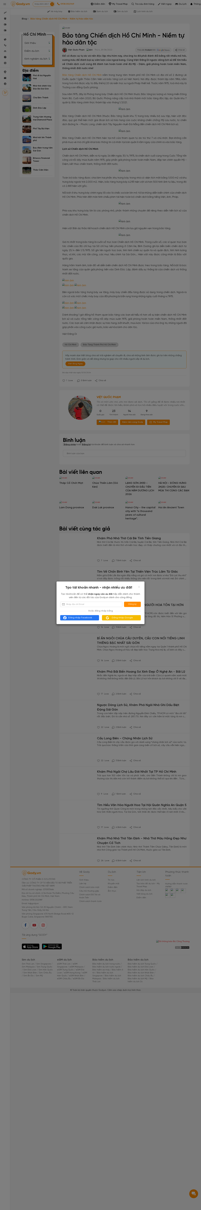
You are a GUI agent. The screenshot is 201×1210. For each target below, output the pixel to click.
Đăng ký (132, 604)
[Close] (139, 587)
